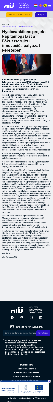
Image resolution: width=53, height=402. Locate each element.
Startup (14, 26)
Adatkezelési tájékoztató (26, 372)
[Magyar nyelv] (36, 5)
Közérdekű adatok (27, 369)
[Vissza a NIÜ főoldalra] (16, 5)
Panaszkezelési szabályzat (26, 376)
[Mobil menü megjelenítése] (49, 5)
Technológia (6, 26)
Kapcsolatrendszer (27, 26)
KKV (18, 26)
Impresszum (26, 365)
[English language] (40, 5)
